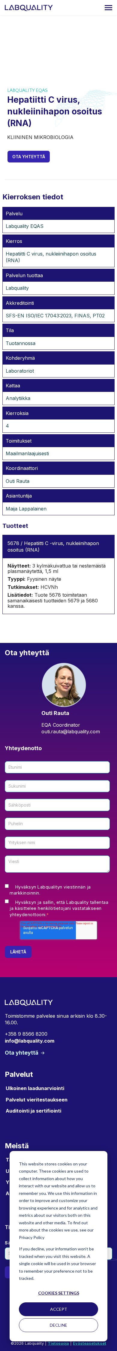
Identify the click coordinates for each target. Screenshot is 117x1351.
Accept (58, 1309)
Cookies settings (58, 1292)
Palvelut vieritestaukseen (37, 1100)
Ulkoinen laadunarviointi (35, 1088)
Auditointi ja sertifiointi (33, 1111)
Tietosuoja (58, 1343)
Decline (58, 1325)
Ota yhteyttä (28, 156)
